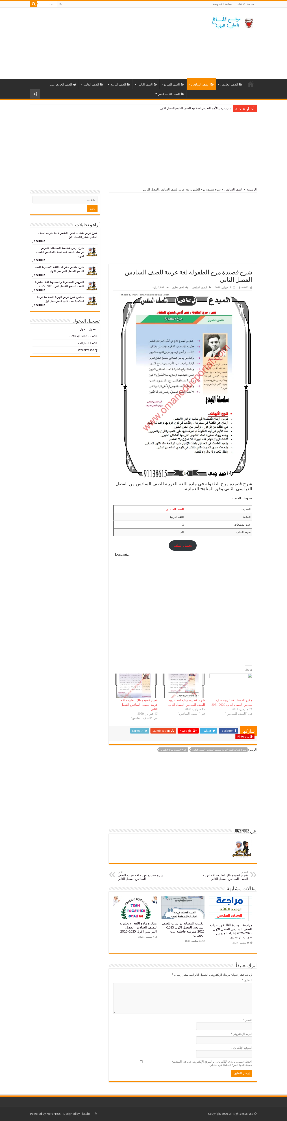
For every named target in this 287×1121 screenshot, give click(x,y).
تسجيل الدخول (89, 329)
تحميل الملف (183, 545)
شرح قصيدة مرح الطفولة (173, 749)
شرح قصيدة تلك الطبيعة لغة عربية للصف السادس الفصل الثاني (139, 704)
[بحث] (33, 4)
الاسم (247, 1020)
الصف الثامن (145, 84)
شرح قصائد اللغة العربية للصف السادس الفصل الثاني (219, 749)
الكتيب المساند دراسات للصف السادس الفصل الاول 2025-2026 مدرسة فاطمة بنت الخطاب (183, 929)
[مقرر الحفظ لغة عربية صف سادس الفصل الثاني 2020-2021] (230, 686)
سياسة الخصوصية (222, 4)
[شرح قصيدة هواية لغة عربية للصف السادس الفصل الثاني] (183, 686)
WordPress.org (88, 350)
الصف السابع (172, 84)
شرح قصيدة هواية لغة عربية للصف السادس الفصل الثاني (186, 702)
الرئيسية (251, 84)
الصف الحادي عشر (60, 84)
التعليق (247, 980)
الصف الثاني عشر (169, 94)
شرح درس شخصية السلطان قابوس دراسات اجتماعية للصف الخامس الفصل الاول (60, 252)
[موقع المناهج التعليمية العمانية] (232, 21)
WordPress (53, 1113)
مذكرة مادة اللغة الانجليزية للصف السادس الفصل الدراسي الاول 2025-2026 (138, 927)
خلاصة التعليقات (88, 343)
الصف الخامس (229, 84)
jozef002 (243, 287)
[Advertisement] (115, 43)
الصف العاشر (91, 84)
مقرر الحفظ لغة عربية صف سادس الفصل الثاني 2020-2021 (231, 702)
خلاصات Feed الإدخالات (84, 336)
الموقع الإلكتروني (241, 1047)
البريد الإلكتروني (241, 1033)
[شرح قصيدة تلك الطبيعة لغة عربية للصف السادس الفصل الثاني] (136, 686)
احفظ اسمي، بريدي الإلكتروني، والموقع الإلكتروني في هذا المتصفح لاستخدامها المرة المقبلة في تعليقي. (212, 1063)
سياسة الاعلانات (245, 4)
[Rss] (60, 4)
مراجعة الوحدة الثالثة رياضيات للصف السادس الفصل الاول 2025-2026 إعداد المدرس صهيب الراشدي (170, 108)
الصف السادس (200, 84)
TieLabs (85, 1113)
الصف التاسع (118, 84)
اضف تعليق (178, 287)
